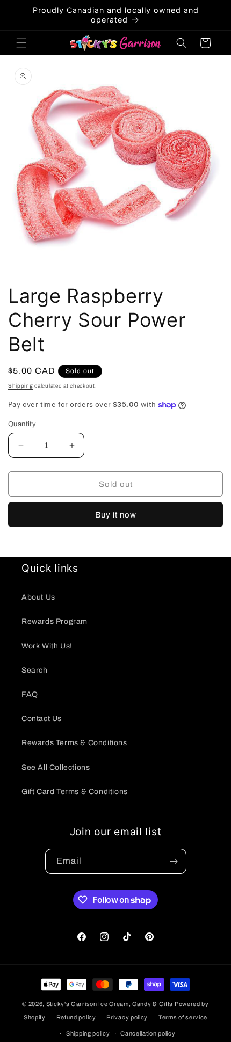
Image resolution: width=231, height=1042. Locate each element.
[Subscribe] (174, 861)
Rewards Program (54, 621)
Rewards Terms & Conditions (74, 743)
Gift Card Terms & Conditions (74, 792)
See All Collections (55, 767)
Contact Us (41, 719)
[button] (21, 43)
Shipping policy (88, 1033)
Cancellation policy (147, 1033)
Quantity (22, 424)
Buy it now (115, 515)
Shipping (20, 386)
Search (34, 670)
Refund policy (76, 1017)
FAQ (29, 694)
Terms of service (182, 1017)
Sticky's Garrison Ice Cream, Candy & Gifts (109, 1004)
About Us (38, 597)
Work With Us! (47, 646)
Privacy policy (127, 1017)
